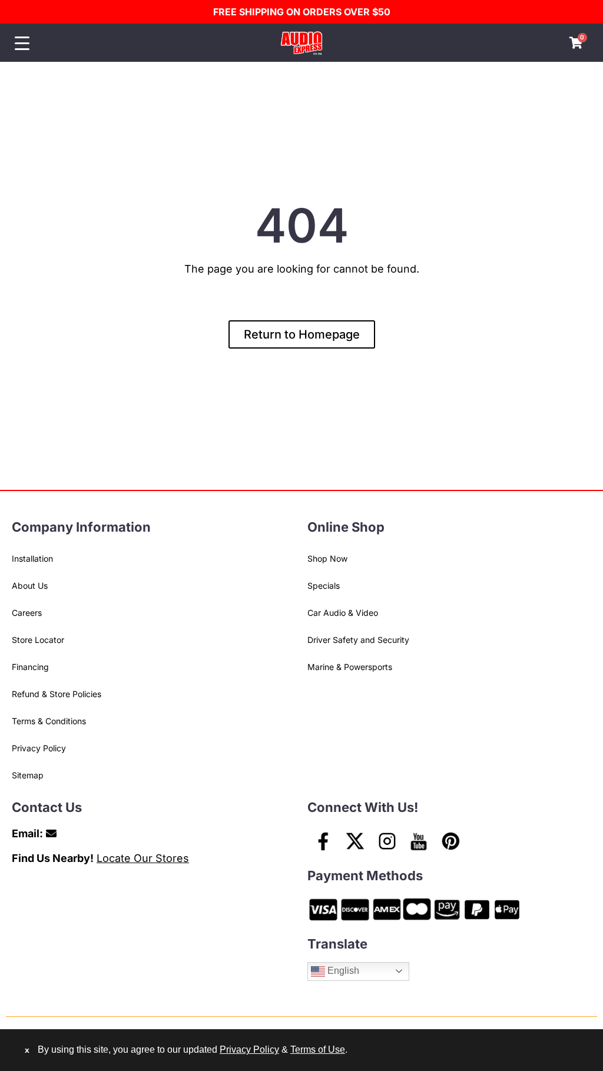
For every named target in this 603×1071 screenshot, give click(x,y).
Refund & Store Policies (56, 694)
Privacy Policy (39, 748)
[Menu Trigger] (22, 43)
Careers (27, 613)
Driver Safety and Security (358, 640)
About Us (30, 586)
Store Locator (38, 640)
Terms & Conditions (49, 721)
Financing (30, 667)
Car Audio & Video (342, 613)
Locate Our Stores (143, 858)
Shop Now (327, 558)
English (342, 971)
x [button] (27, 1050)
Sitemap (28, 775)
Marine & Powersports (349, 667)
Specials (323, 586)
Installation (32, 558)
